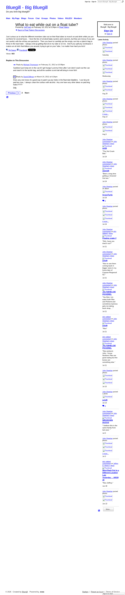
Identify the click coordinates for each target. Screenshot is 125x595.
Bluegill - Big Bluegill (27, 7)
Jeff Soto (27, 27)
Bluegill (25, 592)
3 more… (105, 454)
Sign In (94, 2)
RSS (7, 97)
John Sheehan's (109, 143)
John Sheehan (107, 43)
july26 (104, 261)
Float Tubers (64, 27)
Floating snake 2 (109, 238)
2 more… (105, 114)
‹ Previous (11, 93)
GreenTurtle (107, 195)
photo (112, 144)
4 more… (105, 221)
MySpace (12, 50)
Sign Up (87, 2)
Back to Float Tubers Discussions (31, 30)
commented (106, 141)
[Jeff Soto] (10, 29)
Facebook (23, 50)
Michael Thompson (30, 65)
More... (108, 509)
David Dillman (28, 77)
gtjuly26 (105, 171)
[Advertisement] (105, 549)
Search (123, 1)
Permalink (14, 65)
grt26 (104, 148)
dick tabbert (106, 317)
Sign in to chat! (108, 593)
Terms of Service (113, 592)
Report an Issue (97, 592)
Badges (85, 592)
